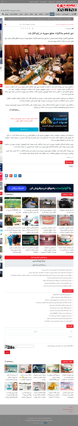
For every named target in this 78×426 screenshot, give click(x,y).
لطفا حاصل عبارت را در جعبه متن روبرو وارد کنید (60, 346)
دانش (21, 14)
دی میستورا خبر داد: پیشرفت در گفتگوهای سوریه (61, 313)
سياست (58, 14)
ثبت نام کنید (24, 129)
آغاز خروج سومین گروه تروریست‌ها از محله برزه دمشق (59, 318)
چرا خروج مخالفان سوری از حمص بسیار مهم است (61, 308)
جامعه (41, 14)
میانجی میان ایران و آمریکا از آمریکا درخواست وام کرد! (59, 278)
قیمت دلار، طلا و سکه (67, 409)
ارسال (7, 352)
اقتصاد (47, 14)
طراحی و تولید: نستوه (38, 423)
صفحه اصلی (71, 24)
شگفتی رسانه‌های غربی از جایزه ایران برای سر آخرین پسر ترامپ (57, 286)
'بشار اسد (53, 89)
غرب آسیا (58, 24)
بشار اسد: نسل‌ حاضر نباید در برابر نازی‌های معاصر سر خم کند (58, 300)
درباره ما (70, 407)
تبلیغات (70, 412)
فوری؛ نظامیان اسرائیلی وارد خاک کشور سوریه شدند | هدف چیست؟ (56, 270)
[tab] (39, 257)
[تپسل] (10, 110)
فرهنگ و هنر (13, 14)
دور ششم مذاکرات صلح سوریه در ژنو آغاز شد (51, 33)
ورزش (6, 14)
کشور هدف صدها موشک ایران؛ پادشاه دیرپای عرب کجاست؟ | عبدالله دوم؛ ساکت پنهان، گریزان (50, 273)
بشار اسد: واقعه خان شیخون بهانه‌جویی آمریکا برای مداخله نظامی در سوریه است (54, 303)
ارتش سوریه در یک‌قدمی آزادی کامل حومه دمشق (61, 305)
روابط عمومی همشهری (34, 1)
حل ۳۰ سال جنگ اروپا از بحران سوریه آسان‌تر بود (61, 310)
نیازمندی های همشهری (61, 1)
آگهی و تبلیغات (51, 1)
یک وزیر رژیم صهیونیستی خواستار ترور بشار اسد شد (60, 316)
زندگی (26, 14)
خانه (73, 14)
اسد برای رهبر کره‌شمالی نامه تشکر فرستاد (62, 294)
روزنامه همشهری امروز (71, 1)
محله (31, 14)
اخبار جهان (64, 24)
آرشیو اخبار (65, 14)
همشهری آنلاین (66, 7)
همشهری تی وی (43, 1)
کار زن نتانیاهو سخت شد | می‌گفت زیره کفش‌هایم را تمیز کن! (58, 283)
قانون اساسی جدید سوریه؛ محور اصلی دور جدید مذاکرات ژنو (58, 321)
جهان (52, 14)
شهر (36, 14)
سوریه (19, 87)
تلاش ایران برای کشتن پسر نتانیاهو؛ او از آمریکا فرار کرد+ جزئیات (57, 280)
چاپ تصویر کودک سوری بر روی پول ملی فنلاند (61, 297)
